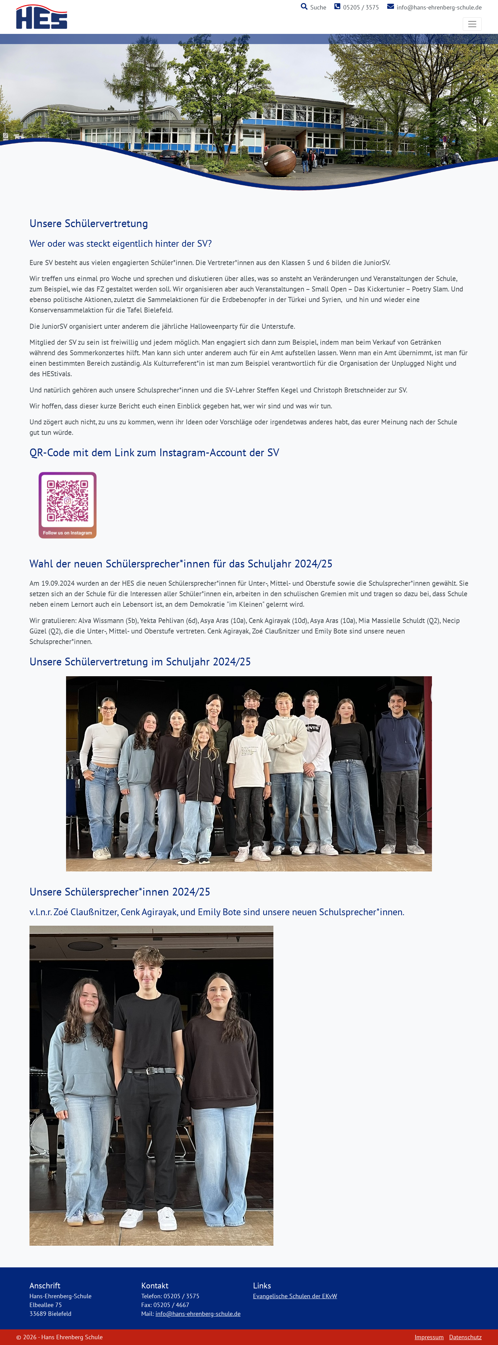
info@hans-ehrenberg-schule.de (439, 7)
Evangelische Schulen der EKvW (295, 1296)
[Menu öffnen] (472, 24)
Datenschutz (465, 1337)
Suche (318, 7)
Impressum (429, 1337)
